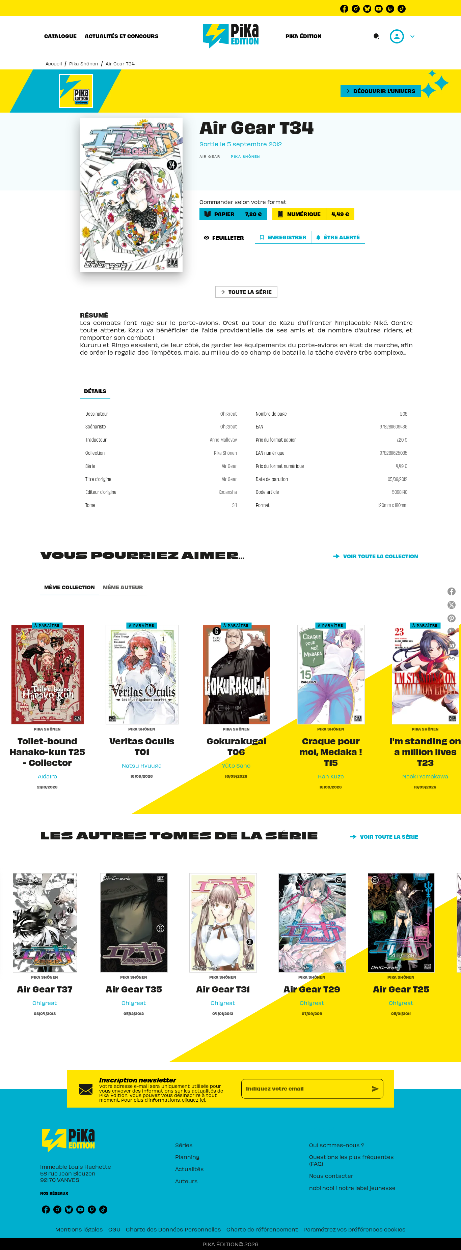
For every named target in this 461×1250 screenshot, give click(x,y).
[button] (381, 91)
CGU (114, 1229)
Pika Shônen (83, 63)
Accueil (54, 63)
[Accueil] (230, 36)
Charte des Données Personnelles (173, 1229)
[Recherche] (376, 36)
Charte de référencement (262, 1229)
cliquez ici (193, 1100)
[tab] (60, 36)
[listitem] (344, 8)
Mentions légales (79, 1229)
